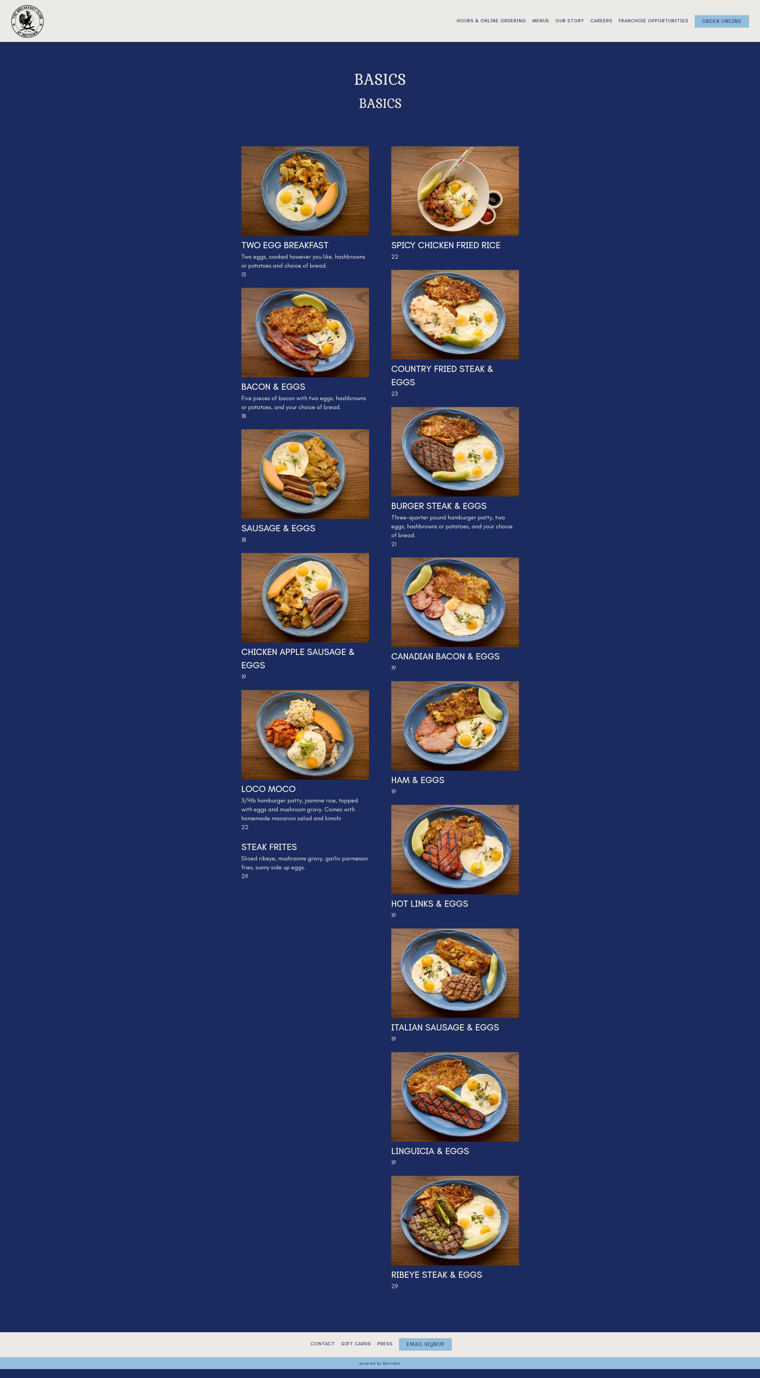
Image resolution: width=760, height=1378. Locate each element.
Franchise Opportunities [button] (653, 20)
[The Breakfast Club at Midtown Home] (27, 20)
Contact (323, 1343)
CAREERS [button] (601, 20)
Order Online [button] (722, 21)
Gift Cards (356, 1343)
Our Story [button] (569, 20)
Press (385, 1343)
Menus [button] (540, 20)
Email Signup (425, 1344)
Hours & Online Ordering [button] (491, 20)
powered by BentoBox (380, 1363)
